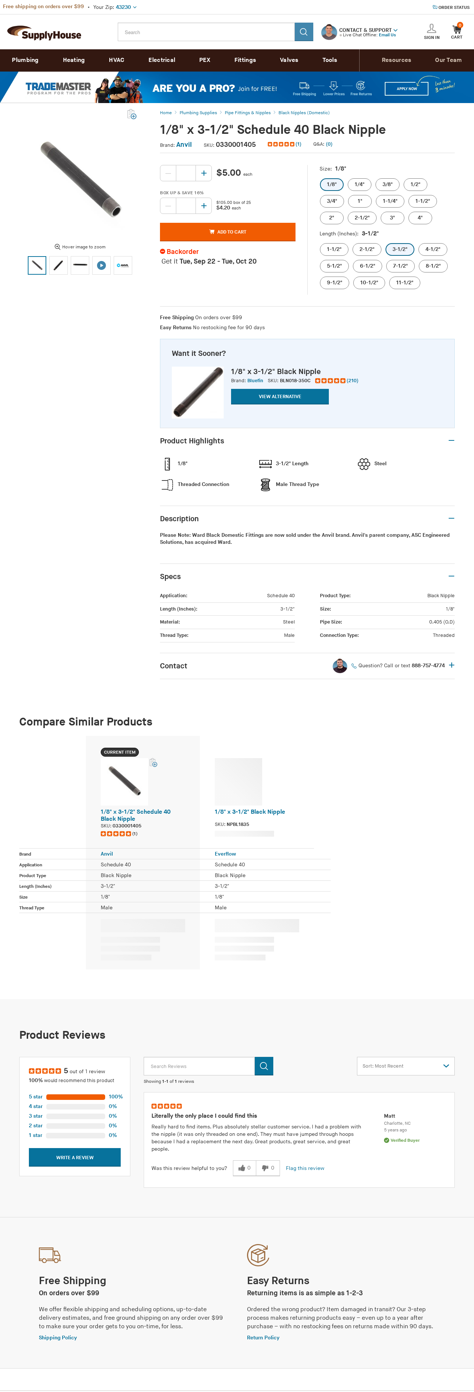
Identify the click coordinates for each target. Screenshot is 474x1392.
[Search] (304, 32)
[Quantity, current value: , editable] (186, 173)
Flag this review (305, 1168)
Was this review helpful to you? (189, 1168)
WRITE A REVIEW (75, 1158)
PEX (204, 60)
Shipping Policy (58, 1338)
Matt (389, 1116)
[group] (336, 380)
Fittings (245, 60)
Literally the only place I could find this (204, 1116)
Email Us (387, 35)
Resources (396, 60)
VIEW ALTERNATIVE (280, 397)
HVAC (116, 60)
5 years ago (395, 1130)
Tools (330, 60)
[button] (395, 30)
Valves (289, 60)
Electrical (161, 60)
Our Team (448, 60)
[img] (282, 144)
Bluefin (255, 381)
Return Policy (263, 1338)
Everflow (225, 854)
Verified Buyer (405, 1140)
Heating (74, 60)
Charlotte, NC (397, 1123)
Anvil (184, 145)
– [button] (451, 440)
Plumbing (25, 60)
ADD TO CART (231, 232)
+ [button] (451, 665)
